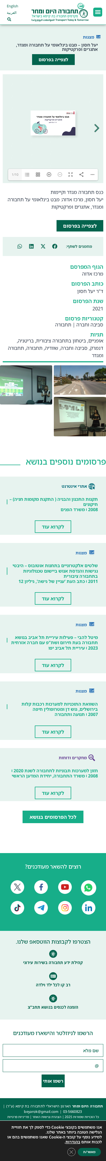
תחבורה (63, 324)
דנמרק (96, 348)
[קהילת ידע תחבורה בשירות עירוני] (53, 954)
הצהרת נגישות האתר (46, 1116)
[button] (97, 12)
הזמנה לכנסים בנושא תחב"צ (53, 1007)
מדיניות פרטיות (18, 1116)
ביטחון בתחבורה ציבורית (61, 340)
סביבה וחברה (89, 324)
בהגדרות (73, 1142)
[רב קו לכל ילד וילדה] (53, 976)
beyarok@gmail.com (41, 1111)
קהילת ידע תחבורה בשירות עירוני (53, 962)
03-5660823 (72, 1111)
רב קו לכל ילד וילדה (53, 984)
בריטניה (26, 340)
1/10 (15, 174)
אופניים (95, 340)
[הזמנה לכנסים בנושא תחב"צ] (53, 998)
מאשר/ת (89, 1152)
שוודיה (51, 348)
